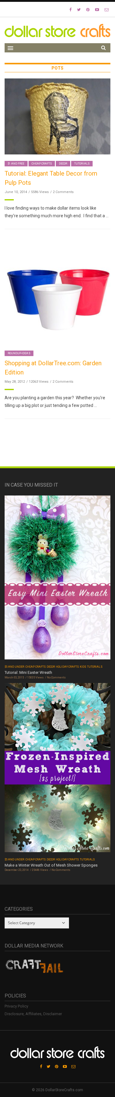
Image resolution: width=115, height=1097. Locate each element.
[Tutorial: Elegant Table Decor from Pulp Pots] (57, 116)
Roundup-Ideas (19, 353)
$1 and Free (16, 163)
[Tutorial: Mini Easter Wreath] (57, 579)
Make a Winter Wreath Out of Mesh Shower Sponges (51, 865)
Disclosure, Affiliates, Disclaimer (33, 1014)
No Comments (56, 677)
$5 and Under (15, 666)
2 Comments (63, 192)
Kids (83, 666)
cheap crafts (42, 163)
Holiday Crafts (67, 666)
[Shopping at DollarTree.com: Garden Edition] (57, 291)
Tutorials (81, 163)
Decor (63, 163)
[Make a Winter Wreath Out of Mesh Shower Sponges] (57, 769)
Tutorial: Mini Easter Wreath (28, 672)
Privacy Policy (16, 1006)
